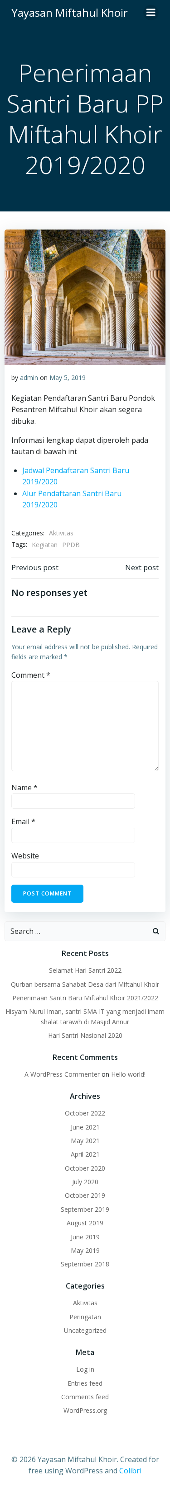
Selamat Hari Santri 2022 (85, 970)
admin (29, 377)
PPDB (71, 544)
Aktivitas (61, 533)
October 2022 (85, 1113)
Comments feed (85, 1396)
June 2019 (85, 1237)
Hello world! (128, 1074)
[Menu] (151, 12)
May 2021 (85, 1140)
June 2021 (85, 1127)
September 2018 (85, 1264)
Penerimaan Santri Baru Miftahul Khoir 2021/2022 (85, 998)
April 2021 (85, 1154)
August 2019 (85, 1223)
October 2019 (85, 1195)
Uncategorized (85, 1330)
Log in (85, 1369)
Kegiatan (45, 544)
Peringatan (85, 1317)
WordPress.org (85, 1410)
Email (23, 821)
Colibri (130, 1471)
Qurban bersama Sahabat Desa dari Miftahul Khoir (85, 984)
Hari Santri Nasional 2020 (85, 1035)
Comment (30, 675)
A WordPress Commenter (62, 1074)
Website (25, 856)
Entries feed (85, 1383)
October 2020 (85, 1168)
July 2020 (85, 1181)
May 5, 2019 (67, 377)
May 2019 (85, 1250)
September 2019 (85, 1209)
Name (24, 787)
